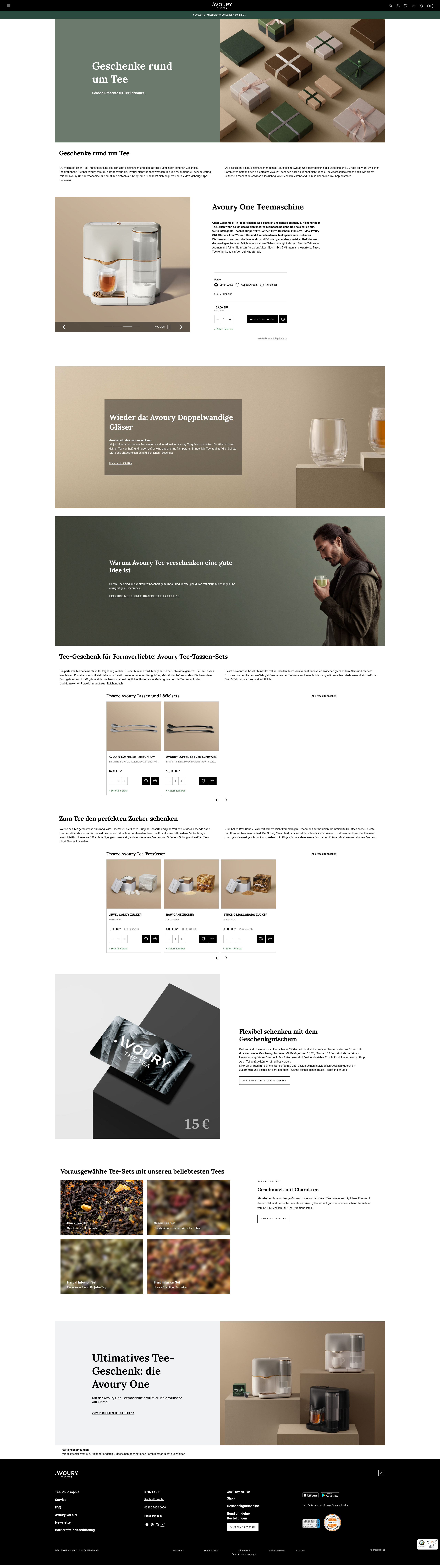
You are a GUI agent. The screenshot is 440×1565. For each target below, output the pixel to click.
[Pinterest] (152, 1524)
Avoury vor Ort (66, 1515)
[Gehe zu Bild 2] (118, 326)
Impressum (178, 1550)
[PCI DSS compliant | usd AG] (332, 1522)
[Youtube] (162, 1524)
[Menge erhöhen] (230, 319)
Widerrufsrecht (277, 1550)
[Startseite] (222, 5)
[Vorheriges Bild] (63, 326)
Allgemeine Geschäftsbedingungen (244, 1552)
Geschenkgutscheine (243, 1506)
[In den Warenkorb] (155, 781)
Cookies (300, 1550)
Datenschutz (211, 1550)
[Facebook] (147, 1524)
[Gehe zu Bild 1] (108, 326)
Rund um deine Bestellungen (238, 1515)
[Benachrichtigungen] (421, 6)
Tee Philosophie (67, 1492)
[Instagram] (157, 1524)
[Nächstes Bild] (181, 326)
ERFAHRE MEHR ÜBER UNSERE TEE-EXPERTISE (144, 596)
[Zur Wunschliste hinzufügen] (283, 319)
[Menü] (436, 1541)
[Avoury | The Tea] (67, 1474)
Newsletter (63, 1522)
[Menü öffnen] (8, 5)
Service (60, 1500)
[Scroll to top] (381, 1473)
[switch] (431, 1546)
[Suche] (390, 5)
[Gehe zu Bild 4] (137, 326)
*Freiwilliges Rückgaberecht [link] (272, 338)
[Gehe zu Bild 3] (127, 326)
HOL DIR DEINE (120, 462)
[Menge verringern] (217, 319)
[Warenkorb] (413, 6)
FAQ (58, 1507)
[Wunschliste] (406, 5)
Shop (231, 1498)
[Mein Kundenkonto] (398, 5)
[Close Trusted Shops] (435, 1552)
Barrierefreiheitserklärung (75, 1530)
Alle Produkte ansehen (324, 696)
